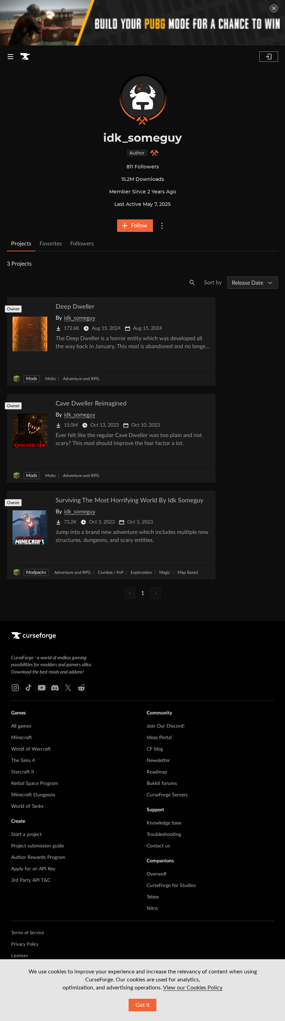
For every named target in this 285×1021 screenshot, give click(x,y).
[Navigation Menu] (10, 56)
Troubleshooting (164, 834)
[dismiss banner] (274, 8)
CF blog (155, 749)
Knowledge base (164, 823)
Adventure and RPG (81, 379)
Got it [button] (143, 1005)
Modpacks (36, 572)
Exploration (141, 572)
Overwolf (156, 874)
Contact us (158, 846)
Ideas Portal (159, 737)
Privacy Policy (25, 944)
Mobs (50, 379)
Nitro (152, 908)
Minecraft (21, 737)
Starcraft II (22, 772)
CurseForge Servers (167, 795)
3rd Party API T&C (30, 880)
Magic (164, 572)
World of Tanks (27, 806)
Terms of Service (27, 933)
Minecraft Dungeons (33, 795)
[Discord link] (55, 688)
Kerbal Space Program (34, 783)
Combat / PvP (110, 572)
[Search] (192, 282)
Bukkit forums (162, 783)
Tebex (153, 897)
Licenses (19, 956)
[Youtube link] (42, 688)
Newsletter (158, 760)
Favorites (51, 243)
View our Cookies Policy (192, 987)
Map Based (188, 572)
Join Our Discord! (166, 726)
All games (21, 726)
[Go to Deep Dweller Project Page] (111, 341)
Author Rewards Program (38, 857)
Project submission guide (37, 846)
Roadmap (157, 772)
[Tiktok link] (28, 688)
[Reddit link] (81, 688)
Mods (31, 379)
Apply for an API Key (33, 869)
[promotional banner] (142, 22)
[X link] (68, 688)
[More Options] (162, 225)
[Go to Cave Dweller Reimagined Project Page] (111, 438)
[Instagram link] (15, 688)
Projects (21, 243)
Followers (82, 243)
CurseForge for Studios (171, 885)
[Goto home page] (25, 56)
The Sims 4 (23, 760)
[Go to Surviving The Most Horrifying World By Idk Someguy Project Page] (111, 535)
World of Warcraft (31, 749)
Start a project (26, 834)
